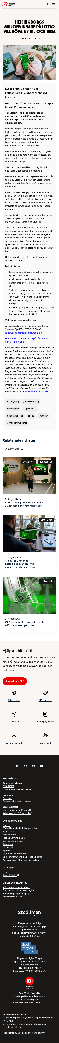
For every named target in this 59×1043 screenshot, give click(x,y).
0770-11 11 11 (8, 786)
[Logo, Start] (8, 4)
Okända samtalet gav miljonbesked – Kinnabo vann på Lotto (25, 623)
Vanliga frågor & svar (13, 841)
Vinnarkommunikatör (17, 422)
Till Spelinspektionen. (28, 968)
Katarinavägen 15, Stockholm (17, 813)
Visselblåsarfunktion (12, 896)
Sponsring (8, 844)
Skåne (31, 415)
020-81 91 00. (33, 936)
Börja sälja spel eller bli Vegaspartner (20, 828)
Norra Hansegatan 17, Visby (16, 810)
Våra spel (45, 742)
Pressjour (7, 798)
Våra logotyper (10, 834)
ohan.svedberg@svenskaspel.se (24, 332)
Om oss (6, 825)
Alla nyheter (12, 448)
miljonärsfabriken (15, 415)
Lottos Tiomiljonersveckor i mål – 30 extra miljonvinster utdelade (24, 504)
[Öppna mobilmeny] (54, 4)
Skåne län (43, 415)
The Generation (35, 1033)
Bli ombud (14, 700)
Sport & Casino (10, 875)
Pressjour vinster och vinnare (17, 801)
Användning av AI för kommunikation (21, 860)
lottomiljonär (13, 408)
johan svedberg (31, 401)
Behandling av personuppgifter (18, 893)
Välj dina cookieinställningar (16, 887)
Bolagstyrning (45, 721)
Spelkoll (14, 721)
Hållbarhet (45, 700)
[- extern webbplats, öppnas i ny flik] (17, 766)
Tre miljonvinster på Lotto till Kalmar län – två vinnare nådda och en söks (20, 564)
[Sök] (47, 4)
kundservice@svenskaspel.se (17, 789)
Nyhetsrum (8, 831)
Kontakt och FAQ (15, 681)
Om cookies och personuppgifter (19, 890)
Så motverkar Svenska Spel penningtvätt (22, 856)
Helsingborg (13, 401)
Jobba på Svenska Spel (14, 837)
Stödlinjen (39, 933)
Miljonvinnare (30, 408)
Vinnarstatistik (14, 742)
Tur (4, 872)
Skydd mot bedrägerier (14, 853)
